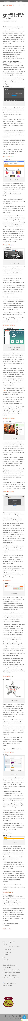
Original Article (7, 929)
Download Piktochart (9, 418)
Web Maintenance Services (11, 978)
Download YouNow (8, 492)
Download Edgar (7, 833)
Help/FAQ (6, 960)
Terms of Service (8, 949)
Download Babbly (8, 892)
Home (5, 944)
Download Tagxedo (8, 752)
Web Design (7, 967)
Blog (5, 957)
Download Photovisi (8, 245)
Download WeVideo (8, 157)
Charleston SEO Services (10, 975)
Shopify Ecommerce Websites (12, 972)
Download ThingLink (9, 325)
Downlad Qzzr (7, 580)
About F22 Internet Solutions (12, 947)
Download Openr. (8, 676)
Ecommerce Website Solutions (12, 970)
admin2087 (7, 21)
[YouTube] (20, 1016)
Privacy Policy (7, 952)
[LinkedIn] (16, 1016)
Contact (6, 955)
